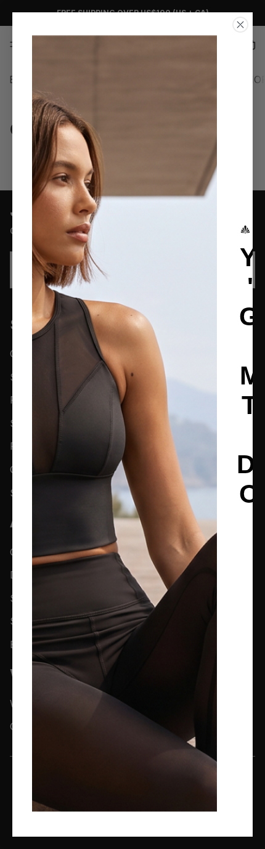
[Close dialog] (240, 24)
